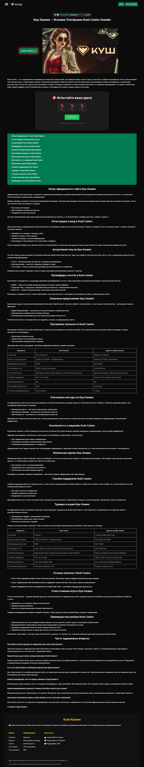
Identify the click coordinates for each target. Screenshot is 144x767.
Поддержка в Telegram (56, 740)
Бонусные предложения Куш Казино (26, 150)
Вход (121, 4)
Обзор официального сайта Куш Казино (28, 136)
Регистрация (131, 4)
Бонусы (12, 740)
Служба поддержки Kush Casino (25, 167)
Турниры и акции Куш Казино (23, 171)
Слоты (11, 744)
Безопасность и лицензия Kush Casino (27, 160)
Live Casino (13, 747)
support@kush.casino (55, 737)
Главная (12, 737)
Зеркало (26, 737)
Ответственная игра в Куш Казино (26, 177)
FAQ (24, 750)
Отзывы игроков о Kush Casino (24, 174)
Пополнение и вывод (31, 740)
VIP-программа (29, 747)
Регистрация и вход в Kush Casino (26, 139)
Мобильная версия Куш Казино (24, 164)
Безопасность (29, 744)
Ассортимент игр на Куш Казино (25, 143)
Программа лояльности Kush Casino (26, 153)
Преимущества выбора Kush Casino (26, 181)
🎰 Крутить (72, 117)
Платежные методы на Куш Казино (26, 157)
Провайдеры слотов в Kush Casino (26, 146)
